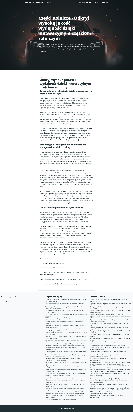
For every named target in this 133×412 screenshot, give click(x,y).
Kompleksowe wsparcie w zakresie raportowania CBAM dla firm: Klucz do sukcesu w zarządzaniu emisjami (110, 367)
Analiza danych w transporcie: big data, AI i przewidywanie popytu (65, 393)
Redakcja (96, 2)
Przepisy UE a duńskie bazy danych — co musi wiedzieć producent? (65, 345)
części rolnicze (45, 77)
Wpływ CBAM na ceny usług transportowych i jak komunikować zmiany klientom (66, 315)
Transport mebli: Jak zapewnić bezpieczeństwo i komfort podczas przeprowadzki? (65, 385)
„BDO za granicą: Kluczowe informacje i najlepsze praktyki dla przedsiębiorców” (108, 359)
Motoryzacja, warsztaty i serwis (38, 2)
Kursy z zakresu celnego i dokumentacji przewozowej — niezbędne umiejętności (65, 381)
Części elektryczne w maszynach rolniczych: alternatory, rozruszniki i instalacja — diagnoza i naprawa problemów (66, 374)
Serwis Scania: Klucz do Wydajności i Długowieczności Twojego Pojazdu (108, 385)
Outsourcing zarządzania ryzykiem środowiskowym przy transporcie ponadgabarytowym (65, 300)
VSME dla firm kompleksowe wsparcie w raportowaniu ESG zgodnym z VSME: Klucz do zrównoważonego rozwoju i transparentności (111, 370)
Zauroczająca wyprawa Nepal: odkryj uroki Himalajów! (106, 379)
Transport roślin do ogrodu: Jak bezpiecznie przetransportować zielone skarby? (109, 307)
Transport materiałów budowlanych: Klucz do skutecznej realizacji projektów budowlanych (109, 348)
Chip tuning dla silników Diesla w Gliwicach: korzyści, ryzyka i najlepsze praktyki (66, 367)
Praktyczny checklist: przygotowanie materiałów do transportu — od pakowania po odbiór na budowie (110, 304)
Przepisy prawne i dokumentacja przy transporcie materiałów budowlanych (108, 352)
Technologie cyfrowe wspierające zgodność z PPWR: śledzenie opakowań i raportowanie (63, 307)
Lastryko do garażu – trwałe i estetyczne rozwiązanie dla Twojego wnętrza (109, 335)
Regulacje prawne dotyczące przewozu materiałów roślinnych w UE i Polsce (110, 317)
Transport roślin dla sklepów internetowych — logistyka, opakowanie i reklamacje (110, 331)
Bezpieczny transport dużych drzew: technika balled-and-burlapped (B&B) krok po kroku (110, 311)
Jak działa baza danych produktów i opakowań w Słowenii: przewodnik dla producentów (66, 341)
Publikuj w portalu (85, 2)
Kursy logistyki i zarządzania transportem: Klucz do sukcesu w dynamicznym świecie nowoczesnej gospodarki (63, 378)
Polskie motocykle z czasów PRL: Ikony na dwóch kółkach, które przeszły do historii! (108, 396)
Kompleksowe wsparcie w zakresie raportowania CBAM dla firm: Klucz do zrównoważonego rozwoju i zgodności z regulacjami (110, 363)
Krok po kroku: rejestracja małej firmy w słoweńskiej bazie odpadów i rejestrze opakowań (65, 337)
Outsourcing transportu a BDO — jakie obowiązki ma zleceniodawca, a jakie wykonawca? (66, 333)
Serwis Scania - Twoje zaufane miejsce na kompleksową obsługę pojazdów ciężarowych (109, 381)
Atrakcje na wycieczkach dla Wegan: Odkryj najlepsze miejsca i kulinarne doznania (108, 343)
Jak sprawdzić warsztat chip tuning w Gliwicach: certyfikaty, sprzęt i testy (65, 363)
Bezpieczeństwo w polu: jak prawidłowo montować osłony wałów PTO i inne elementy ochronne (66, 370)
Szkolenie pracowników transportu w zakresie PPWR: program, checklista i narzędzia (64, 311)
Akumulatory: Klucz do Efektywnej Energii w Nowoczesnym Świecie (109, 388)
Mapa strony (5, 301)
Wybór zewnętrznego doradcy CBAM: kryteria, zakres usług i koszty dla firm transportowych (65, 318)
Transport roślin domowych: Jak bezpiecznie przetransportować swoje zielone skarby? (109, 328)
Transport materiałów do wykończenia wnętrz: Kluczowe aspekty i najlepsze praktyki (109, 300)
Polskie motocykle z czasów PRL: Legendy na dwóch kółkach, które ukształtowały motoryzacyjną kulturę (109, 392)
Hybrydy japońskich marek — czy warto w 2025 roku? (61, 399)
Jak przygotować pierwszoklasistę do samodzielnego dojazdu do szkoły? (109, 324)
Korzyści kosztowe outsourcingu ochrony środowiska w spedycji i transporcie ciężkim (64, 304)
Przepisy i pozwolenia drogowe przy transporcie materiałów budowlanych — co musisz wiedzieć (63, 359)
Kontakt (105, 2)
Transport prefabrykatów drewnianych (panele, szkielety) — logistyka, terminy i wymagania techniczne (66, 355)
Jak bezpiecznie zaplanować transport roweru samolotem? (107, 377)
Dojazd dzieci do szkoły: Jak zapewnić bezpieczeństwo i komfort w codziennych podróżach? (109, 320)
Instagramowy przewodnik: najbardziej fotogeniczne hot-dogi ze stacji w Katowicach (64, 326)
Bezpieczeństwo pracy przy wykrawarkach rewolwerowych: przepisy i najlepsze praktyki (66, 348)
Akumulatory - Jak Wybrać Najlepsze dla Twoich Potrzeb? (107, 390)
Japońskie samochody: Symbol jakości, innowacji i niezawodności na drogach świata (65, 396)
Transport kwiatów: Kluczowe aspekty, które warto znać (106, 314)
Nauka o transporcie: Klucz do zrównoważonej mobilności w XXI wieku (66, 392)
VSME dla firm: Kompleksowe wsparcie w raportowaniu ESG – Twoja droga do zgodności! (110, 374)
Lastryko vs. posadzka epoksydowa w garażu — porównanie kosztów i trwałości (110, 339)
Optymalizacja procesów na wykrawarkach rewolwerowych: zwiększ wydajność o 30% (65, 352)
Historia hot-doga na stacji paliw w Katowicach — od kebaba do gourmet (64, 322)
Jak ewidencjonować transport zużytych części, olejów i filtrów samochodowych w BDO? (64, 330)
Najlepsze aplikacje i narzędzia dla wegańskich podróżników (107, 345)
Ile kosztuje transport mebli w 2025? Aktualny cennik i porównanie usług (65, 389)
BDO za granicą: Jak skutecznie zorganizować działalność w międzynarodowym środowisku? (107, 355)
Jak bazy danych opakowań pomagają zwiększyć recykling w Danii (64, 344)
